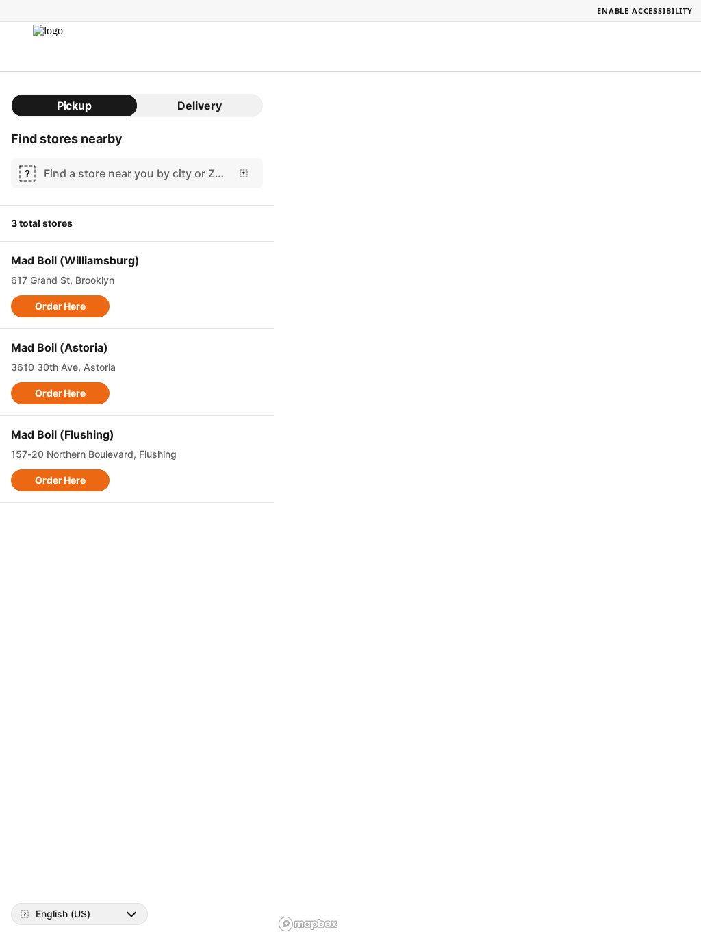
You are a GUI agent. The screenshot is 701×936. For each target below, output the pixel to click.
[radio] (74, 105)
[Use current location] (244, 173)
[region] (487, 504)
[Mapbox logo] (308, 924)
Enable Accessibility (645, 10)
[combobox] (134, 173)
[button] (60, 306)
